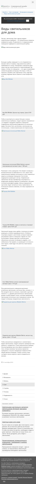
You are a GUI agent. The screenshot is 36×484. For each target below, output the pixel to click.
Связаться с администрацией (9, 477)
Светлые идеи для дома (11, 422)
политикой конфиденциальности (16, 21)
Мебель (5, 381)
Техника (5, 392)
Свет (5, 384)
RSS (4, 481)
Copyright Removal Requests (25, 477)
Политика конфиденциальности (9, 479)
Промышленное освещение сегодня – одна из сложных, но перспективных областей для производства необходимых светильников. (15, 448)
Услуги (5, 399)
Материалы (6, 377)
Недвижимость (7, 395)
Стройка (6, 388)
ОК (27, 21)
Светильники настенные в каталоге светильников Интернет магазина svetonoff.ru (15, 409)
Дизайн (5, 374)
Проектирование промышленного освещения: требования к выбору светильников (14, 442)
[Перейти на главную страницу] (18, 6)
